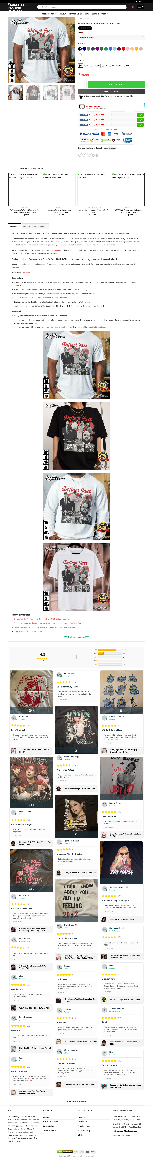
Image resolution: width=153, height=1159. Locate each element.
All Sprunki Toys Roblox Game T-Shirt (125, 1000)
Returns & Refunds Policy (53, 1122)
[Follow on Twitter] (136, 1)
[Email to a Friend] (89, 155)
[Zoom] (11, 80)
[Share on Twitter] (84, 155)
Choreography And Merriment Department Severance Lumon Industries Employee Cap (47, 623)
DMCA (80, 1135)
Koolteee (15, 267)
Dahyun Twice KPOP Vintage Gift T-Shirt (80, 873)
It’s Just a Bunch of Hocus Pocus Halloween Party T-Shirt (59, 211)
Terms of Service (49, 1130)
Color (80, 44)
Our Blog (81, 1117)
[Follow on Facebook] (132, 1)
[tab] (14, 226)
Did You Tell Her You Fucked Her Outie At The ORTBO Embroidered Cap (41, 619)
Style (80, 33)
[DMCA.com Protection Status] (65, 1151)
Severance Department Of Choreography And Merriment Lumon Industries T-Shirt (45, 627)
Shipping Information (86, 1126)
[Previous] (12, 50)
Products (105, 14)
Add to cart (116, 84)
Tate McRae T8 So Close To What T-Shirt (35, 1008)
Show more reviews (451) (76, 1101)
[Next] (71, 50)
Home (80, 19)
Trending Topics (49, 14)
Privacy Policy (48, 1126)
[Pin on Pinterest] (93, 155)
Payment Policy (84, 1130)
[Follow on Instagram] (134, 1)
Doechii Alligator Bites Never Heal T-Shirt (81, 1041)
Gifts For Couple (92, 14)
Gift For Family (75, 14)
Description (15, 226)
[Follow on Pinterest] (141, 1)
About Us (46, 1117)
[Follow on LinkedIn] (143, 1)
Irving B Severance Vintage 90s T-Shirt (28, 631)
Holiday (63, 14)
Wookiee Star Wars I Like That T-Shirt (79, 1084)
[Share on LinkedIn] (97, 155)
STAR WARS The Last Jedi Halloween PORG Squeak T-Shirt (128, 211)
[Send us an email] (139, 1)
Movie (87, 19)
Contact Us (82, 1122)
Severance (112, 148)
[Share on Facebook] (80, 155)
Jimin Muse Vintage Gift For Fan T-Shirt (80, 789)
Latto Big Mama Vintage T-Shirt (122, 919)
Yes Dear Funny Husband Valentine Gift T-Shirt (93, 211)
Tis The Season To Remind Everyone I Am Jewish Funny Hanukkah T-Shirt (24, 211)
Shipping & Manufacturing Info (35, 226)
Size (80, 60)
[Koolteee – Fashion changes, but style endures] (18, 7)
